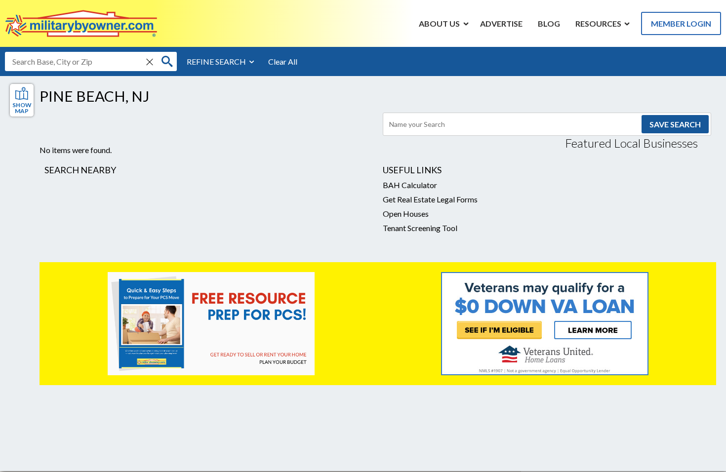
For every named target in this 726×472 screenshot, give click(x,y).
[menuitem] (439, 23)
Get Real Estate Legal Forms (430, 199)
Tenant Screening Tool (420, 228)
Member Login (681, 23)
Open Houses (406, 213)
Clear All (282, 61)
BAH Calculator (410, 185)
